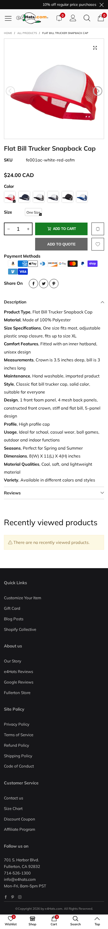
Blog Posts (13, 618)
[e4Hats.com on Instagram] (20, 896)
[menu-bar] (10, 18)
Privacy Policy (16, 724)
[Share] (33, 283)
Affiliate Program (19, 829)
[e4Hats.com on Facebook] (6, 896)
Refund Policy (16, 745)
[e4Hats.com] (34, 18)
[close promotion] (101, 4)
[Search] (87, 18)
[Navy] (24, 197)
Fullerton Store (17, 692)
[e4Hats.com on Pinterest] (13, 896)
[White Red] (10, 197)
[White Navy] (53, 197)
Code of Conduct (19, 766)
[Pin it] (53, 283)
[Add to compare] (97, 229)
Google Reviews (18, 682)
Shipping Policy (18, 755)
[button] (10, 91)
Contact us (13, 797)
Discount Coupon (19, 819)
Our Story (12, 660)
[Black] (67, 197)
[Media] (95, 47)
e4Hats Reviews (18, 671)
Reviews (12, 492)
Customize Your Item (22, 597)
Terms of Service (18, 734)
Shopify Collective (20, 629)
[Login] (73, 18)
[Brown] (82, 197)
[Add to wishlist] (97, 244)
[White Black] (39, 197)
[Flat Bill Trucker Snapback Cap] (54, 89)
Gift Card (12, 608)
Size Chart (13, 808)
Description (15, 301)
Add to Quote (61, 244)
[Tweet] (43, 283)
